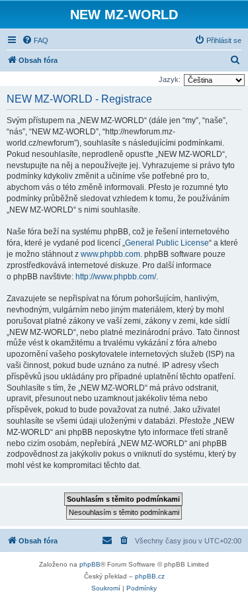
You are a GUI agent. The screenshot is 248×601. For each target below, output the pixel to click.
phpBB (90, 564)
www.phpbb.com (110, 254)
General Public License (167, 243)
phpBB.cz (150, 576)
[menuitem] (35, 40)
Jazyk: (170, 79)
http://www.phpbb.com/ (115, 276)
